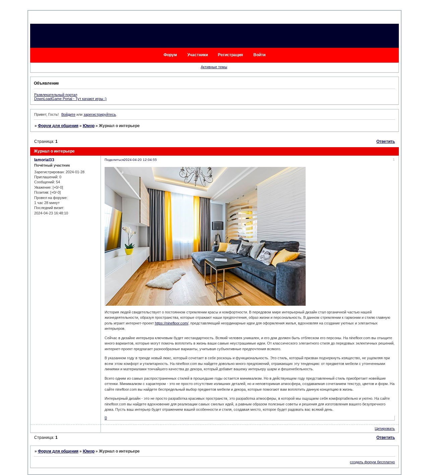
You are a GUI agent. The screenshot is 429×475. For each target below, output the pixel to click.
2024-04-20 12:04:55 (140, 160)
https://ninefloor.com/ (171, 323)
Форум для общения (58, 125)
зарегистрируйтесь (99, 114)
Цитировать (385, 428)
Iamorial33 (44, 160)
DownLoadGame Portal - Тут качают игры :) (70, 99)
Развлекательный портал (55, 95)
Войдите (68, 114)
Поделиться (114, 160)
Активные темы (214, 67)
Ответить (385, 141)
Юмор (89, 125)
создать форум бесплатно (372, 462)
